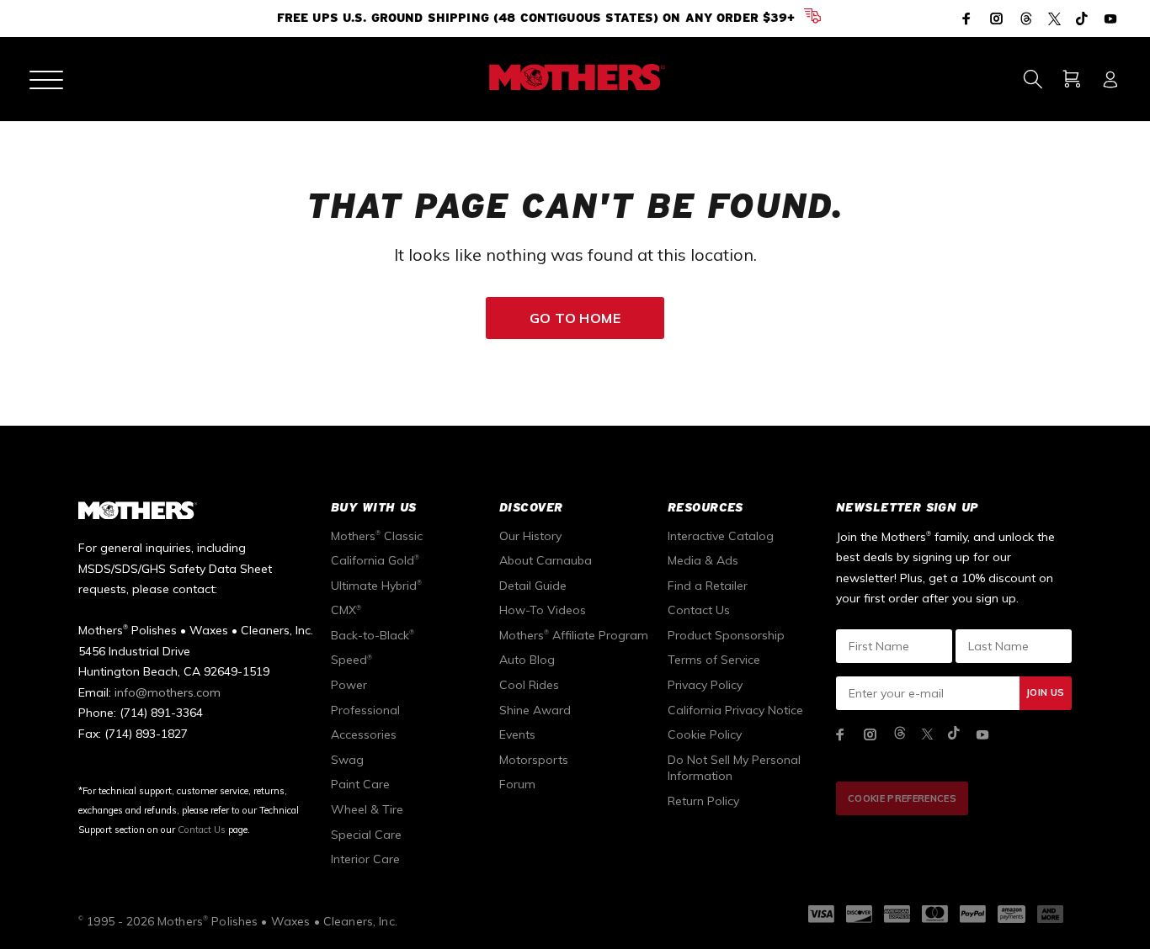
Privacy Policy (705, 684)
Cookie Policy (705, 734)
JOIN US (1045, 692)
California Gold (375, 560)
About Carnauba (545, 560)
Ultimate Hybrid (376, 585)
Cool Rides (529, 684)
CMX (346, 610)
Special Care (366, 834)
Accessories (364, 734)
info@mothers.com (167, 692)
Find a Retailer (708, 585)
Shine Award (535, 710)
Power (349, 684)
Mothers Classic (377, 535)
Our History (530, 535)
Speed (351, 659)
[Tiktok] (1082, 20)
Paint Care (360, 784)
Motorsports (533, 759)
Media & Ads (703, 560)
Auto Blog (527, 659)
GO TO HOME (575, 318)
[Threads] (1026, 20)
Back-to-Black (372, 635)
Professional (365, 710)
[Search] (1032, 79)
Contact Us (202, 829)
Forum (517, 784)
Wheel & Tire (367, 809)
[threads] (900, 734)
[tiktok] (954, 734)
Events (517, 734)
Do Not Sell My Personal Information (734, 768)
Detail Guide (533, 585)
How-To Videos (542, 610)
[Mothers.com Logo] (574, 77)
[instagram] (870, 734)
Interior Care (365, 859)
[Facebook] (968, 18)
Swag (347, 759)
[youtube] (982, 734)
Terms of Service (714, 659)
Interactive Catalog (721, 535)
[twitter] (927, 734)
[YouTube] (1108, 18)
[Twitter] (1054, 20)
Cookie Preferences (902, 798)
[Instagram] (997, 18)
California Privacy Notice (735, 710)
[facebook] (840, 734)
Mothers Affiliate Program (573, 635)
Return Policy (703, 801)
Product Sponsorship (726, 635)
